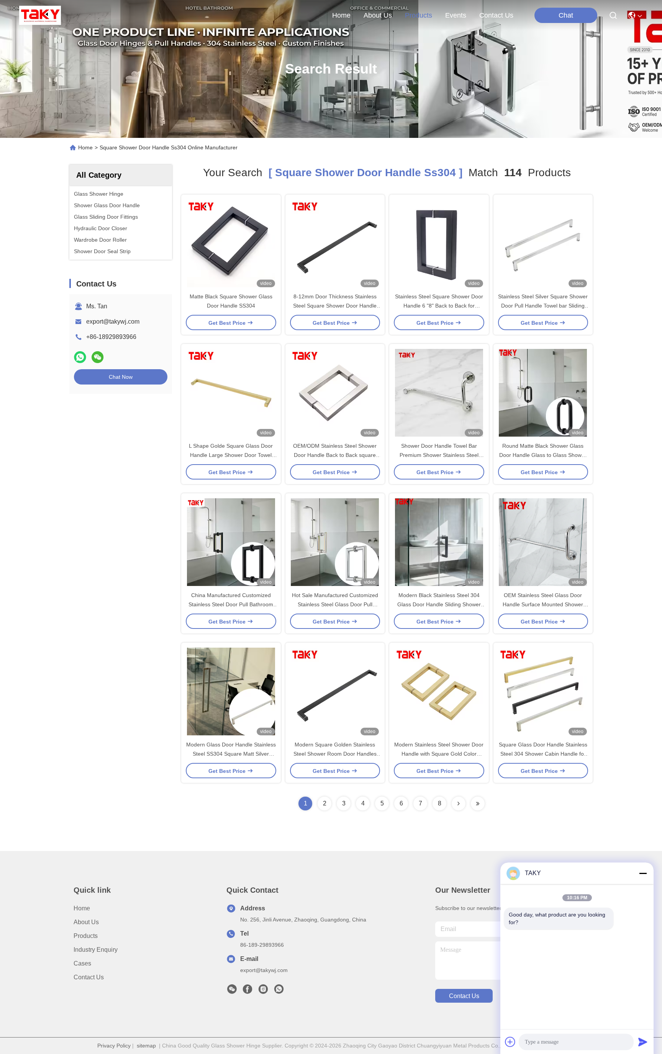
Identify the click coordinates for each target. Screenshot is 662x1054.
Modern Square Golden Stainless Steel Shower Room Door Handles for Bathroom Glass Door (335, 753)
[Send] (643, 1041)
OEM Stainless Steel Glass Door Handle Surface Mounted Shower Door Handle (543, 604)
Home (341, 15)
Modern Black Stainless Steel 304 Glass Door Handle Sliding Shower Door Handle (439, 604)
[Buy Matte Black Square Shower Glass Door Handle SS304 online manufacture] (231, 243)
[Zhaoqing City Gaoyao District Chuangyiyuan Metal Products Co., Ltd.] (40, 15)
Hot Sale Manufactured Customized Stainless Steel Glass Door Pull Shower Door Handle (335, 604)
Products (86, 936)
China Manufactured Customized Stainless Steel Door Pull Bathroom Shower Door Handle (230, 604)
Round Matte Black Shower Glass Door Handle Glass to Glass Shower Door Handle (543, 455)
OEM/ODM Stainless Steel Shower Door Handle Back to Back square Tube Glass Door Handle (335, 455)
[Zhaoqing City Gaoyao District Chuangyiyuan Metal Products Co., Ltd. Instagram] (263, 991)
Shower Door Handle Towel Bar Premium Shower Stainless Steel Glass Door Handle (439, 455)
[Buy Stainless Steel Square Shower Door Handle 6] (439, 243)
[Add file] (510, 1041)
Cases (82, 963)
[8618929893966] (279, 991)
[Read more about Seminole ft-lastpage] (478, 803)
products (418, 15)
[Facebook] (247, 991)
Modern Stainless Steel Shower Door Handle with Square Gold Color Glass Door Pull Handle (438, 753)
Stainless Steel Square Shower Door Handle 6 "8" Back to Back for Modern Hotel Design (439, 305)
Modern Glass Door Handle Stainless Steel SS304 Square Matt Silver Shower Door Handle (231, 753)
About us (86, 922)
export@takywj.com (112, 321)
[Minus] (642, 873)
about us (378, 15)
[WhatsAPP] (80, 357)
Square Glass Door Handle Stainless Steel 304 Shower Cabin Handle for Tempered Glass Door (543, 753)
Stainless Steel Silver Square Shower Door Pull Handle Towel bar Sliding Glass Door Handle (543, 305)
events (455, 15)
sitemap (146, 1046)
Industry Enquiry (96, 949)
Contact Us (89, 977)
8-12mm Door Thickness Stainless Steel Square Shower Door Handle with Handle (335, 305)
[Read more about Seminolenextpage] (458, 803)
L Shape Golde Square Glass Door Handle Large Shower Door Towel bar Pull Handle (231, 455)
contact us (496, 15)
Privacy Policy (114, 1046)
